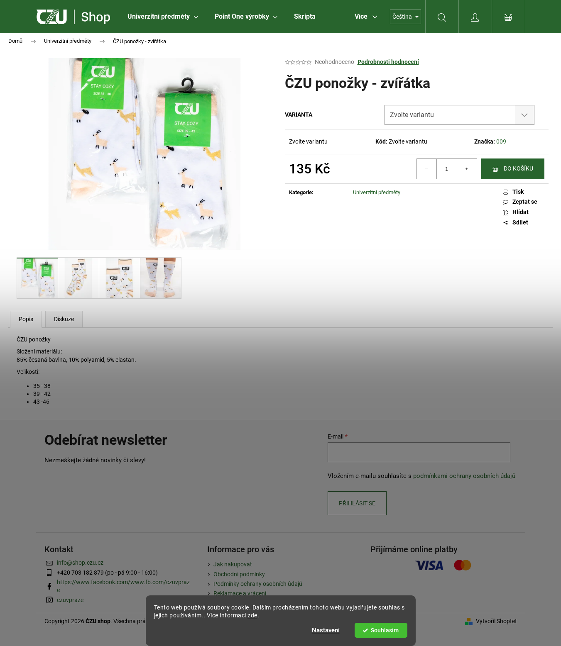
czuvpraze (70, 600)
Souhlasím (385, 630)
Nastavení (326, 630)
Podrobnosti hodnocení (388, 62)
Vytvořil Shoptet (496, 621)
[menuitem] (162, 16)
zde (252, 615)
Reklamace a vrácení (239, 593)
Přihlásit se (357, 503)
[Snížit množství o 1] (427, 169)
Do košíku (518, 168)
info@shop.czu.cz (80, 562)
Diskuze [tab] (64, 319)
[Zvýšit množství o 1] (467, 169)
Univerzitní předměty (376, 192)
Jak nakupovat (232, 564)
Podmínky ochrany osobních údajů (257, 583)
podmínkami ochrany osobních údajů (464, 476)
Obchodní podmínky (239, 574)
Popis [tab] (26, 319)
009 (501, 141)
